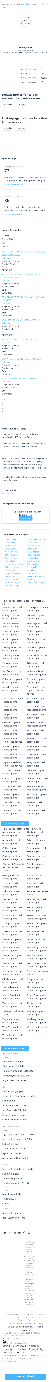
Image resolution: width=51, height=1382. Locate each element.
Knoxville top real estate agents (11, 804)
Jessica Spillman (12, 579)
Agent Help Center (12, 1153)
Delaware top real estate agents (36, 858)
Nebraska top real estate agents (36, 941)
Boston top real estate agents (10, 748)
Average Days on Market (13, 166)
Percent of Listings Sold (13, 196)
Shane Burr (32, 548)
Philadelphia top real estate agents (12, 657)
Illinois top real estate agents (35, 885)
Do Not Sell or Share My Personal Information (25, 1328)
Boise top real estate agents (34, 804)
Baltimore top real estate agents (37, 748)
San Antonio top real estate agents (12, 625)
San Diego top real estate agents (37, 625)
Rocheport (22, 104)
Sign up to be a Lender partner (19, 1169)
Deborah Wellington (36, 582)
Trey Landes (32, 558)
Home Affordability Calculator (18, 1070)
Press (5, 1208)
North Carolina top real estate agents (37, 965)
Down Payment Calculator (16, 1075)
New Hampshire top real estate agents (37, 949)
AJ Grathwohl (11, 555)
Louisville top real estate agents (36, 756)
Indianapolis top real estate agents (36, 673)
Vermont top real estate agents (36, 1013)
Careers (6, 1203)
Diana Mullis (10, 570)
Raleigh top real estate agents (35, 716)
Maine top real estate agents (34, 909)
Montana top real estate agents (11, 941)
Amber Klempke (12, 558)
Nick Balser (10, 542)
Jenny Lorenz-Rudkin (14, 564)
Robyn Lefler (10, 561)
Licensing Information (14, 1352)
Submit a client (10, 1143)
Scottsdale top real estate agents (37, 700)
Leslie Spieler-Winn (35, 576)
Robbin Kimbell (33, 555)
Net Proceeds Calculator (15, 1110)
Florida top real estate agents (35, 866)
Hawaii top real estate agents (35, 877)
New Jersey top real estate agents (12, 957)
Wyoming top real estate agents (12, 1037)
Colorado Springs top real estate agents (36, 690)
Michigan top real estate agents (11, 925)
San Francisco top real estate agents (12, 673)
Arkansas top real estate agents (36, 841)
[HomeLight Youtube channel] (19, 1233)
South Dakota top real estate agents (36, 997)
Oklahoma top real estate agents (12, 981)
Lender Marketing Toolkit (16, 1183)
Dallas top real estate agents (34, 633)
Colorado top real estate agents (36, 850)
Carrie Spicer (10, 576)
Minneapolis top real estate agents (36, 788)
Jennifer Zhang (11, 585)
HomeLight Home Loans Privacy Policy (23, 1349)
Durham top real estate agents (36, 812)
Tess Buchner (11, 548)
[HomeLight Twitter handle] (5, 1233)
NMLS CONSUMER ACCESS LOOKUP (21, 1346)
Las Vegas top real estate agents (12, 649)
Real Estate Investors (13, 1217)
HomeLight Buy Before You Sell (19, 1096)
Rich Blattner (10, 545)
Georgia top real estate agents (11, 877)
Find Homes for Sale (13, 1066)
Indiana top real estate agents (11, 893)
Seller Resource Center (14, 1114)
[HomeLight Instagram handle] (15, 1233)
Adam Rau (31, 570)
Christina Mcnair (34, 567)
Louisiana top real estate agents (12, 909)
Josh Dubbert (33, 551)
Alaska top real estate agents (35, 834)
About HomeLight (12, 1194)
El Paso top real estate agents (10, 732)
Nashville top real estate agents (36, 649)
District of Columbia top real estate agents (13, 867)
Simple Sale (8, 1100)
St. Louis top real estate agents (11, 772)
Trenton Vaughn (12, 582)
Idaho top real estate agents (10, 885)
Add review (25, 518)
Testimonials (9, 1198)
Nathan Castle (11, 551)
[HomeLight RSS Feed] (29, 1233)
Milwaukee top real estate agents (12, 756)
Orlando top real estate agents (11, 724)
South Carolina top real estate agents (12, 997)
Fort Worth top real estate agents (12, 700)
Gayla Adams (10, 539)
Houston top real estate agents (36, 617)
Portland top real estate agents (36, 681)
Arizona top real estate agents (11, 841)
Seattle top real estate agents (10, 689)
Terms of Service (26, 1320)
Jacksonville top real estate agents (37, 657)
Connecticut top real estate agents (12, 858)
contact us (29, 1304)
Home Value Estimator (14, 1105)
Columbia (8, 104)
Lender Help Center (12, 1178)
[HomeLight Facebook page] (10, 1233)
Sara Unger (32, 579)
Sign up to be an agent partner (19, 1134)
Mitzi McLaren (11, 567)
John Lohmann (33, 561)
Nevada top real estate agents (11, 949)
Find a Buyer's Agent (13, 1061)
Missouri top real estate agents (36, 933)
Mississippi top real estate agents (12, 933)
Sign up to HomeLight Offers (17, 1139)
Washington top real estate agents (36, 724)
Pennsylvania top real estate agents (12, 989)
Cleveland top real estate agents (36, 772)
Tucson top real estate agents (35, 732)
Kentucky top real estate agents (36, 901)
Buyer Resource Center (14, 1080)
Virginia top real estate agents (11, 1021)
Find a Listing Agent (13, 1091)
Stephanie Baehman (36, 539)
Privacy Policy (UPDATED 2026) (26, 1323)
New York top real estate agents (12, 965)
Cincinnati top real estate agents (12, 780)
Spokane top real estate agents (11, 788)
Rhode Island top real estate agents (36, 989)
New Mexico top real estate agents (36, 957)
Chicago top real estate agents (11, 617)
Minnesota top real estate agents (37, 925)
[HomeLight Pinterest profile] (24, 1232)
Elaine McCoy (32, 564)
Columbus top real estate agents (12, 681)
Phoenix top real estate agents (11, 633)
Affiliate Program (11, 1213)
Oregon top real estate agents (35, 981)
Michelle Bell (32, 542)
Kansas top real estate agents (10, 901)
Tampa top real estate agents (10, 716)
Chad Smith (32, 573)
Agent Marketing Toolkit (15, 1158)
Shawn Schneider (12, 573)
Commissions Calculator (15, 1119)
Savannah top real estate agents (12, 812)
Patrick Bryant (33, 545)
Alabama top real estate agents (11, 834)
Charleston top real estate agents (37, 780)
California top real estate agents (12, 850)
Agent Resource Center (14, 1148)
